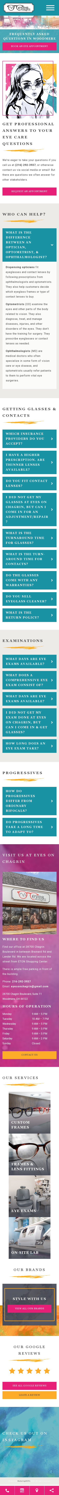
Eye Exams (23, 1211)
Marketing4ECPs (24, 1481)
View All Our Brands (29, 1308)
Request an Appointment (29, 191)
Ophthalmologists (18, 351)
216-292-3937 (21, 981)
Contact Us (29, 1054)
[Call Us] (7, 1490)
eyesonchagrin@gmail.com (30, 986)
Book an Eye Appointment (29, 46)
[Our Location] (37, 1490)
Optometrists (15, 304)
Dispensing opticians (20, 267)
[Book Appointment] (22, 1490)
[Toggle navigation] (50, 7)
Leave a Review (29, 1395)
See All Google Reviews (30, 1385)
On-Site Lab (25, 1253)
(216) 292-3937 (25, 165)
